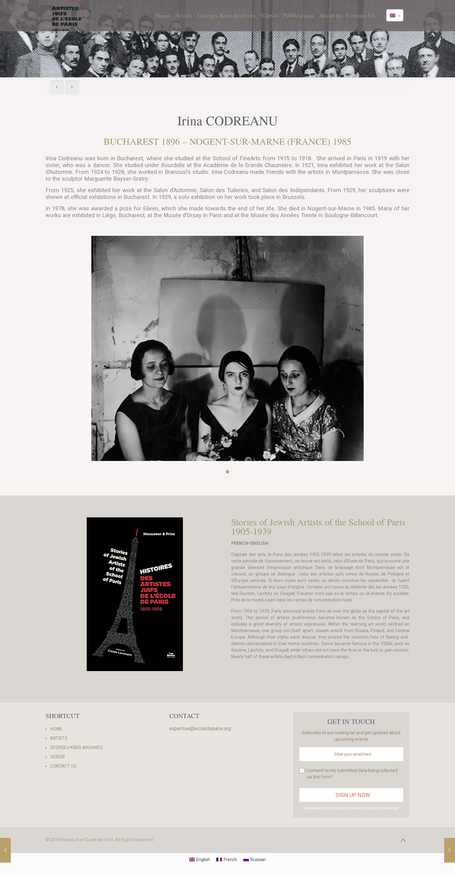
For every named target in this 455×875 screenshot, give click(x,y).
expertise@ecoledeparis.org (200, 728)
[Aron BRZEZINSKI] (5, 850)
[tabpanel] (227, 348)
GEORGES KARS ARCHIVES (76, 747)
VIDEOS (57, 756)
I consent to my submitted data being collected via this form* (351, 773)
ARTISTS (59, 738)
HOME (56, 728)
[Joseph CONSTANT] (449, 850)
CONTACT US (63, 766)
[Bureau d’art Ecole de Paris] (68, 15)
